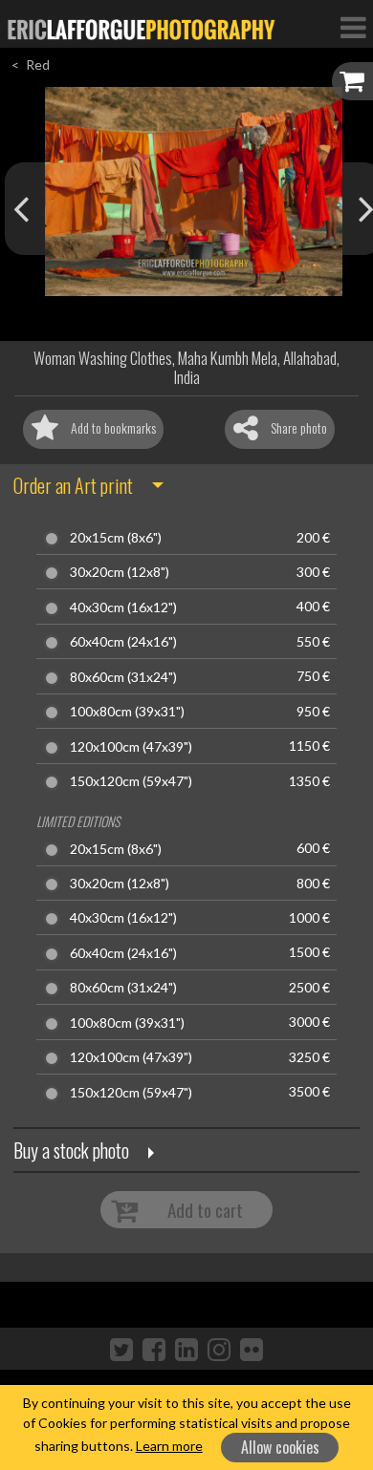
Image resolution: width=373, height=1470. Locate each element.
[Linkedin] (186, 1348)
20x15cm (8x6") (116, 537)
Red (38, 64)
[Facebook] (154, 1348)
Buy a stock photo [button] (71, 1150)
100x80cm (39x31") (127, 711)
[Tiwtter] (121, 1348)
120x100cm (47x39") (131, 747)
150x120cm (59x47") (131, 781)
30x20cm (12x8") (119, 572)
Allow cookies (280, 1447)
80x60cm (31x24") (123, 677)
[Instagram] (219, 1348)
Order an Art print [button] (73, 485)
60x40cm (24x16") (123, 642)
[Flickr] (251, 1348)
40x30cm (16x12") (123, 607)
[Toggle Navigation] (353, 27)
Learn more (169, 1446)
